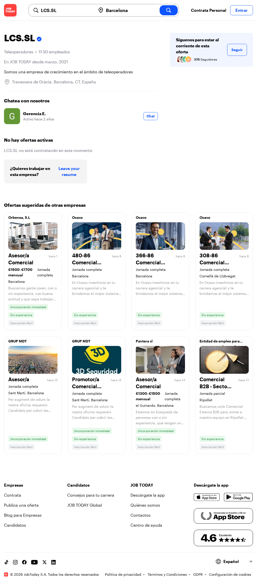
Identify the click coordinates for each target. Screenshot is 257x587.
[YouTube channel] (34, 562)
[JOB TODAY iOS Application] (207, 497)
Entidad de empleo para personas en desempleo (220, 342)
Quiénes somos (145, 505)
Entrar (241, 10)
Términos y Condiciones (167, 574)
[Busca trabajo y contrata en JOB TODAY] (10, 10)
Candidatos (15, 525)
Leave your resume (69, 171)
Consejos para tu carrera (90, 495)
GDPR (198, 574)
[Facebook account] (24, 562)
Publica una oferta (21, 505)
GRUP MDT (17, 341)
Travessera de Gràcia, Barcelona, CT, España (54, 81)
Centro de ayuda (146, 525)
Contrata (12, 495)
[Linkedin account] (53, 562)
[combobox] (66, 10)
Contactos (141, 515)
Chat (151, 116)
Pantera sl (144, 341)
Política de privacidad (123, 574)
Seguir (237, 50)
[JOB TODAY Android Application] (238, 497)
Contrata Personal (208, 10)
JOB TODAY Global (84, 505)
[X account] (44, 562)
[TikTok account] (6, 562)
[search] (169, 10)
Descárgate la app (148, 495)
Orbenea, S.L (19, 217)
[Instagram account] (15, 562)
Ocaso (77, 217)
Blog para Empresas (23, 515)
